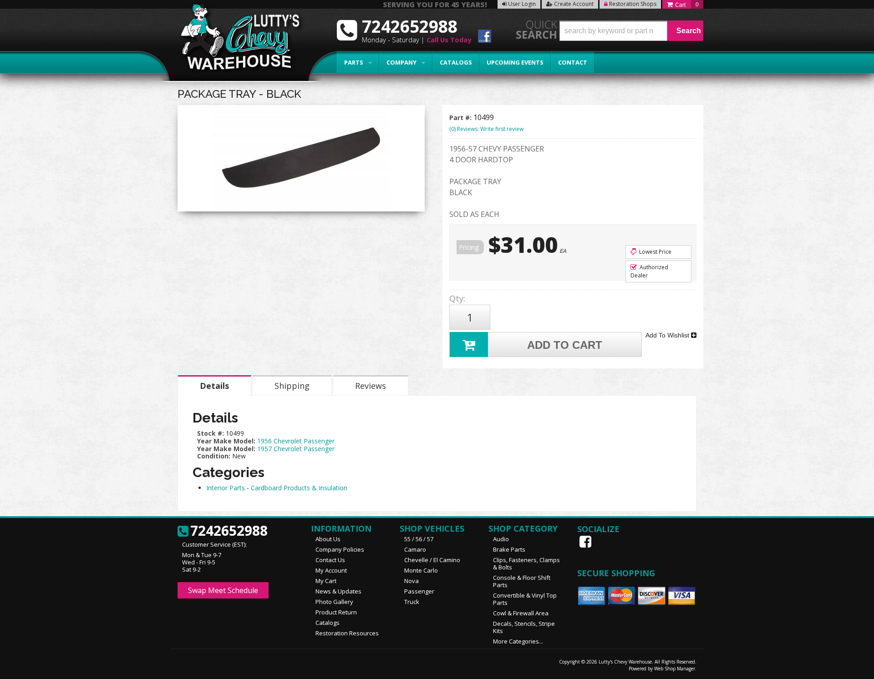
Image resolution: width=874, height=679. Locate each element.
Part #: (461, 117)
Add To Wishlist (668, 335)
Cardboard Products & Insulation (299, 487)
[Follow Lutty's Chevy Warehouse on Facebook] (484, 37)
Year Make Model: (226, 441)
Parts (353, 62)
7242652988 (229, 531)
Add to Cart (564, 345)
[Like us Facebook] (586, 541)
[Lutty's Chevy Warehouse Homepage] (235, 40)
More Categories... (518, 641)
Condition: (213, 456)
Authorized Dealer (649, 271)
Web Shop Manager (674, 668)
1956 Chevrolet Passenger (296, 441)
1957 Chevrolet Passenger (296, 448)
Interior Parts (225, 487)
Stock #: (211, 433)
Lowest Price (654, 252)
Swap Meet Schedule (223, 590)
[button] (631, 30)
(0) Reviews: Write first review (486, 129)
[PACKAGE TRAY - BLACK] (301, 161)
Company (401, 62)
